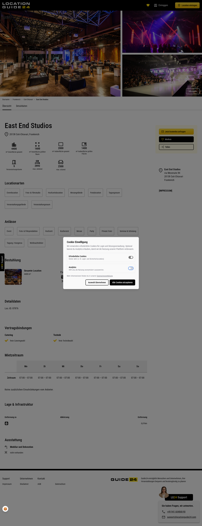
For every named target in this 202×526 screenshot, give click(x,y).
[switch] (131, 257)
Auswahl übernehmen (97, 282)
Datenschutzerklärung (105, 276)
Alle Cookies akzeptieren (122, 282)
